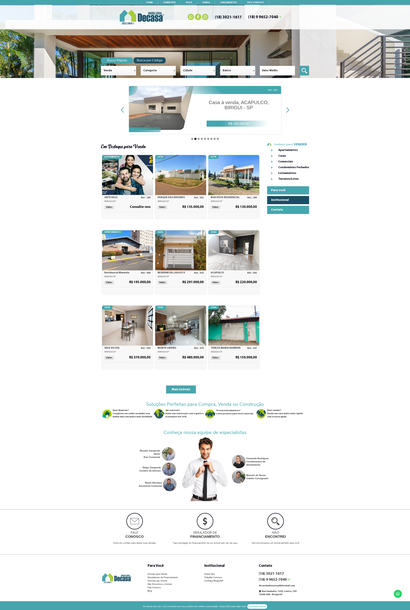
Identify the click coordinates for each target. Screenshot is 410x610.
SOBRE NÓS (169, 2)
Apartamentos (288, 150)
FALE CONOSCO (255, 2)
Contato (277, 209)
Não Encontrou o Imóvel (160, 584)
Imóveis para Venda (157, 574)
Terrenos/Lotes (288, 179)
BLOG (189, 2)
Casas (282, 156)
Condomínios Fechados (293, 167)
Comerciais (285, 161)
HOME (149, 2)
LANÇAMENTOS (228, 2)
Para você (278, 190)
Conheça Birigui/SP (213, 580)
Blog (150, 590)
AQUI (227, 606)
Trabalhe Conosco (213, 577)
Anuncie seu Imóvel (157, 580)
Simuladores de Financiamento (163, 577)
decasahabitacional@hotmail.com (277, 586)
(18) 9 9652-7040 (263, 17)
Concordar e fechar (257, 606)
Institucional (280, 200)
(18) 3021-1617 (228, 17)
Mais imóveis (181, 389)
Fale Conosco (154, 587)
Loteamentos (287, 173)
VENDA (206, 2)
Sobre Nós (209, 574)
